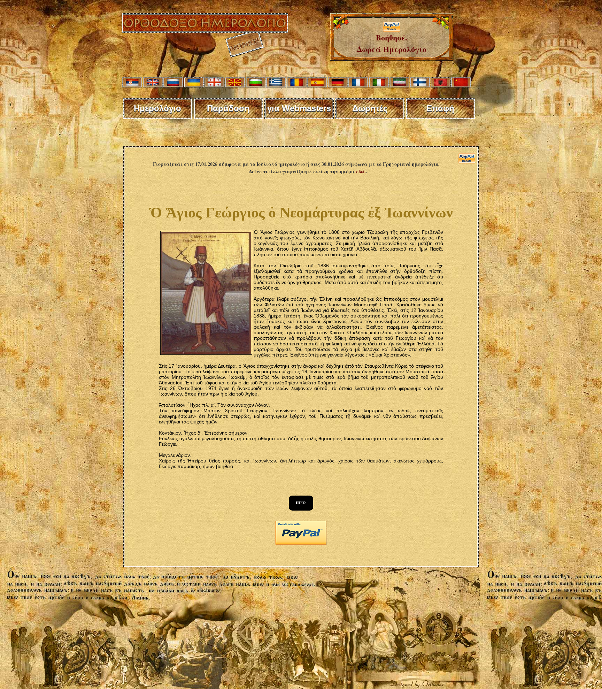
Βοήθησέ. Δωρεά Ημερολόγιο (391, 43)
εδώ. (361, 171)
